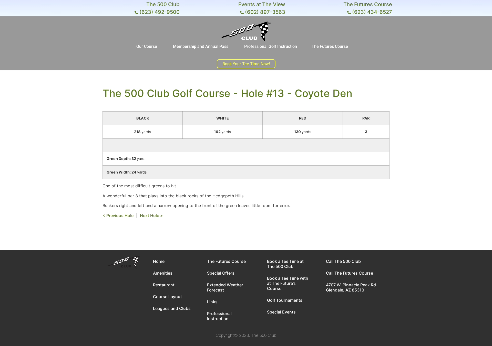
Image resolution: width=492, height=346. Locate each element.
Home (159, 261)
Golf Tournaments (284, 300)
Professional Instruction (219, 316)
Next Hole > (151, 215)
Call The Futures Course (349, 273)
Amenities (162, 273)
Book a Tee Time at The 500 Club (285, 264)
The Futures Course (226, 261)
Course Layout (167, 296)
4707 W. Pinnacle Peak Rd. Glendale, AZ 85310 (351, 287)
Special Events (281, 312)
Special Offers (220, 273)
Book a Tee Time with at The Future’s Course (287, 283)
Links (212, 301)
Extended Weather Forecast (225, 287)
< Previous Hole (118, 215)
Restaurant (164, 284)
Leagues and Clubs (172, 308)
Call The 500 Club (343, 261)
